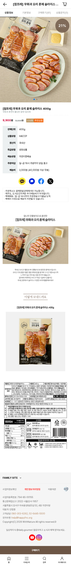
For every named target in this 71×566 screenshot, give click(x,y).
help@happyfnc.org (22, 517)
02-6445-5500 (37, 513)
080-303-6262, (20, 513)
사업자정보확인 (10, 489)
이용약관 (52, 489)
